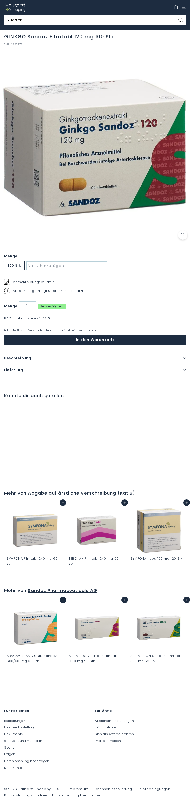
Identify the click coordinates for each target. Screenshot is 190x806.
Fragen (9, 754)
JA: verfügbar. (52, 306)
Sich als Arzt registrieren (114, 734)
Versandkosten (39, 330)
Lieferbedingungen (153, 789)
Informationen (106, 727)
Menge (10, 256)
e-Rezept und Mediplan (23, 741)
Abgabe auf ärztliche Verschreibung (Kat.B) (81, 493)
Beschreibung (17, 358)
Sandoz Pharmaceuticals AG (62, 590)
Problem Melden (108, 741)
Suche (9, 747)
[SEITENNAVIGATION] (183, 7)
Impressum (79, 789)
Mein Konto (13, 768)
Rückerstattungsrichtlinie (25, 795)
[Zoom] (182, 235)
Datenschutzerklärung (112, 789)
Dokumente (13, 734)
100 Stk (14, 265)
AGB (60, 789)
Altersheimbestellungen (114, 721)
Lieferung (13, 369)
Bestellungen (14, 721)
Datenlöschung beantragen (26, 761)
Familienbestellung (20, 727)
